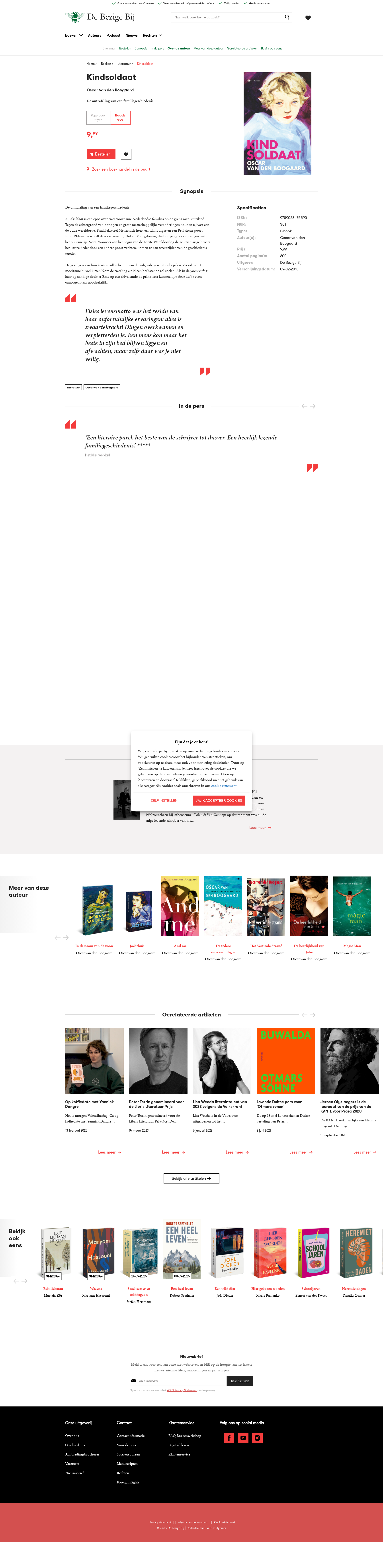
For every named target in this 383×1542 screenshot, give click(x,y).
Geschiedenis (75, 1444)
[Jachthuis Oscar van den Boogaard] (137, 915)
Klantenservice (179, 1454)
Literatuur (73, 387)
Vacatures (72, 1463)
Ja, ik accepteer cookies (219, 800)
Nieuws (132, 35)
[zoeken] (288, 17)
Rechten (150, 35)
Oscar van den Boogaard (102, 387)
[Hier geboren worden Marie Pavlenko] (268, 1258)
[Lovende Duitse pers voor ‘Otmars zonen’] (286, 1094)
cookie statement (223, 785)
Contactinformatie (131, 1435)
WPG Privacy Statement (182, 1390)
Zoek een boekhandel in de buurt (121, 169)
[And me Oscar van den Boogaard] (180, 915)
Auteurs (94, 35)
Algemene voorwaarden (192, 1522)
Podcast (113, 35)
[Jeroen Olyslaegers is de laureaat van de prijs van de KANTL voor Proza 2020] (349, 1094)
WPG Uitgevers (216, 1528)
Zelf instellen (164, 800)
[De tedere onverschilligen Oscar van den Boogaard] (223, 919)
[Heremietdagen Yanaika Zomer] (354, 1258)
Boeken (71, 35)
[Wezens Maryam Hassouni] (96, 1258)
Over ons (72, 1435)
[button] (312, 406)
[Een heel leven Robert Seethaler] (182, 1258)
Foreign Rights (128, 1482)
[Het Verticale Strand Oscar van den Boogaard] (266, 915)
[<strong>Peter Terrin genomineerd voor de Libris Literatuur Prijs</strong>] (158, 1094)
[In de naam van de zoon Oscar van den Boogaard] (94, 915)
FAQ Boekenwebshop (184, 1435)
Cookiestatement (224, 1522)
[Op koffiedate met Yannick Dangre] (94, 1094)
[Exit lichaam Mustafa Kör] (53, 1258)
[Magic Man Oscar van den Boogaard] (352, 915)
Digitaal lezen (178, 1444)
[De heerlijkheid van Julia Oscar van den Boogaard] (309, 919)
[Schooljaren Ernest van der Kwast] (311, 1258)
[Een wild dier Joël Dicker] (225, 1258)
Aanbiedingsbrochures (82, 1454)
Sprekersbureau (128, 1454)
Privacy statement (160, 1522)
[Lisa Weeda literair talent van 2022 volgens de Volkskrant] (222, 1094)
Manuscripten (127, 1463)
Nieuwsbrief (74, 1472)
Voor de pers (126, 1444)
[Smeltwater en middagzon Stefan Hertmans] (139, 1261)
